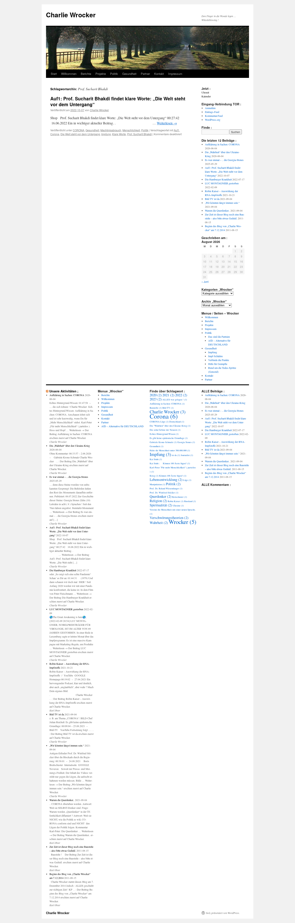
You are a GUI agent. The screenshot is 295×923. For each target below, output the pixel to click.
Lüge (187, 480)
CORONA (78, 130)
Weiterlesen (167, 123)
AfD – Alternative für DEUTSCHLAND (122, 426)
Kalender (206, 96)
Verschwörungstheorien (169, 517)
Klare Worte (119, 134)
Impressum (175, 74)
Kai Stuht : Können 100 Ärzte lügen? (170, 463)
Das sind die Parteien (219, 336)
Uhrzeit (205, 92)
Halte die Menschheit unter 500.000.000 (170, 450)
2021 (168, 394)
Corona (54, 134)
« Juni (205, 281)
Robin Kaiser (176, 501)
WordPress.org (212, 119)
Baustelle (156, 407)
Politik (114, 74)
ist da (176, 455)
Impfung (106, 134)
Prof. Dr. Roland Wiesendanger (166, 488)
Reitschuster (179, 496)
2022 (181, 394)
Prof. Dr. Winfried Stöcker (164, 492)
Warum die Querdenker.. (217, 210)
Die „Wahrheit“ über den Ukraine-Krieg (69, 445)
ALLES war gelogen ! (174, 399)
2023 (156, 398)
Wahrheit (159, 522)
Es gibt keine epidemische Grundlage (169, 438)
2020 (156, 394)
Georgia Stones (186, 442)
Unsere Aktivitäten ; (63, 391)
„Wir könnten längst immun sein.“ (222, 202)
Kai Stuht (156, 459)
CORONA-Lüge (159, 421)
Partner (145, 74)
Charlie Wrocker (71, 14)
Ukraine (178, 505)
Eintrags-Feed (212, 112)
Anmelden (210, 108)
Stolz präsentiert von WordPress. (223, 913)
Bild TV (168, 407)
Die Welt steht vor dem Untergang (80, 134)
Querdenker (160, 496)
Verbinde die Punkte (218, 360)
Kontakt (159, 74)
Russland (190, 501)
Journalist (187, 455)
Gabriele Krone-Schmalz (163, 442)
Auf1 (176, 130)
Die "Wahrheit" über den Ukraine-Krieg (170, 425)
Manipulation (157, 484)
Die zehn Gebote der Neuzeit (165, 429)
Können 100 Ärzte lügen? (172, 475)
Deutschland (176, 421)
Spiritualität (161, 504)
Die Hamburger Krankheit (218, 179)
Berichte (86, 74)
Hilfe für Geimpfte (217, 364)
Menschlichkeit (131, 130)
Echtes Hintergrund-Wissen (164, 433)
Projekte (100, 74)
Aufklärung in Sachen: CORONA (222, 144)
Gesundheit (129, 74)
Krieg (154, 475)
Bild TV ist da (212, 199)
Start (54, 74)
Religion (158, 500)
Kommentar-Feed (214, 115)
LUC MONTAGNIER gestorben (222, 183)
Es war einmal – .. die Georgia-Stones (224, 160)
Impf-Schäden (215, 356)
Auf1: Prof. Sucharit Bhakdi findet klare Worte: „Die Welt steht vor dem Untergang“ (117, 101)
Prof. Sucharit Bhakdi (139, 134)
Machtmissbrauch (110, 130)
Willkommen (68, 74)
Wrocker (182, 522)
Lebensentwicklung (166, 479)
